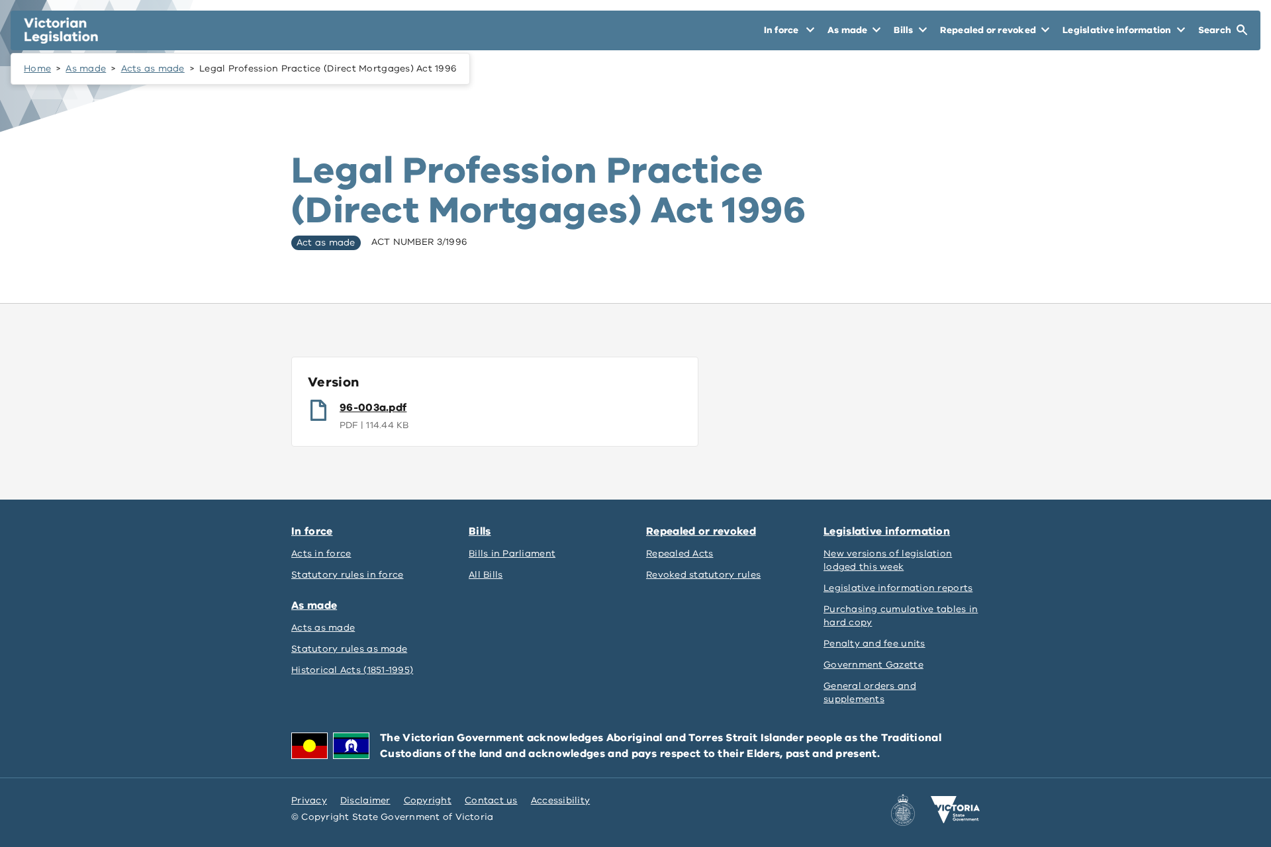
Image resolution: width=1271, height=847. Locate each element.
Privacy (309, 800)
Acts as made (153, 68)
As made (86, 68)
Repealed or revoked (701, 531)
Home (37, 68)
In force (311, 531)
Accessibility (560, 800)
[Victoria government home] (955, 810)
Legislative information (887, 531)
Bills (480, 531)
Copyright (427, 800)
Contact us (491, 800)
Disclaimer (365, 800)
